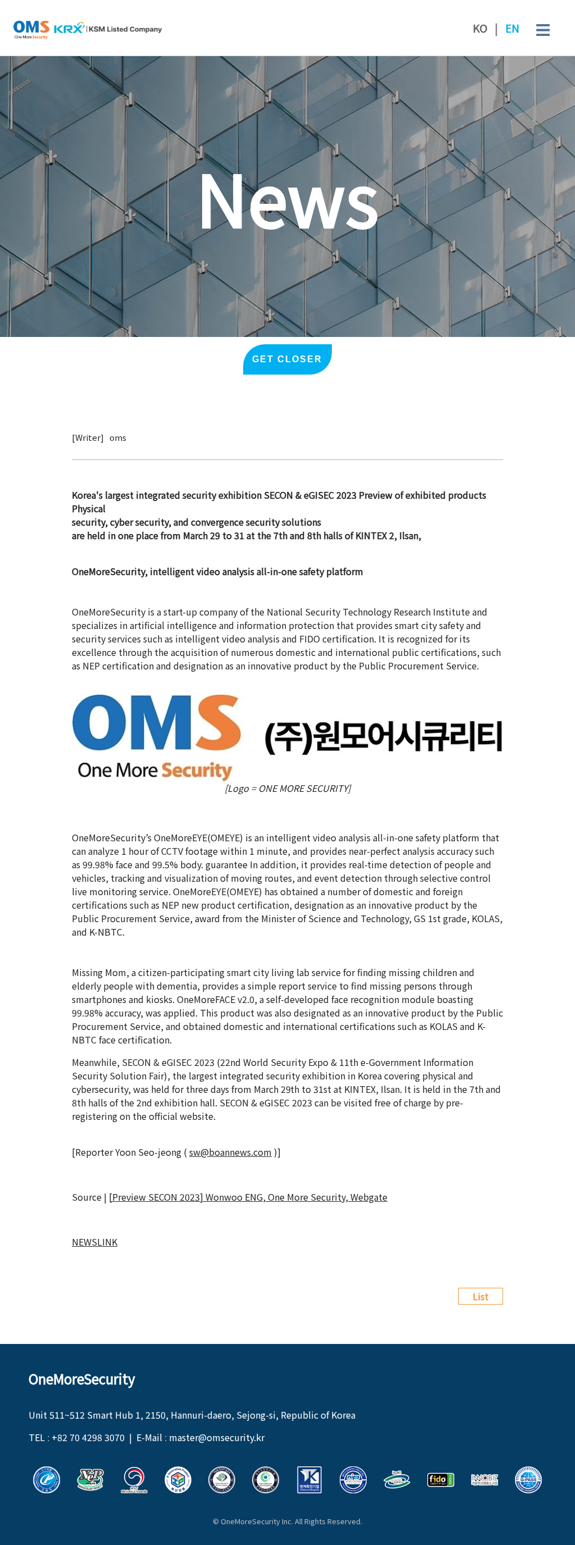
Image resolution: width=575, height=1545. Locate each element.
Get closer (287, 359)
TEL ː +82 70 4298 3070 (77, 1437)
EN (512, 28)
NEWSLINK (94, 1241)
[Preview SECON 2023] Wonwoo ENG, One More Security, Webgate (248, 1197)
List (481, 1296)
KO (480, 28)
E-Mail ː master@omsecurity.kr (200, 1437)
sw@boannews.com (230, 1152)
